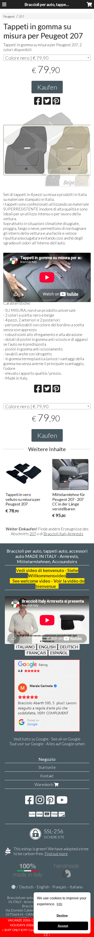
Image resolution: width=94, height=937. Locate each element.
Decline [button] (62, 915)
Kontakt (47, 775)
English (43, 886)
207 (21, 16)
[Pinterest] (50, 802)
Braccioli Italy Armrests (63, 533)
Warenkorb (44, 784)
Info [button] (59, 904)
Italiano (76, 886)
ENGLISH (47, 646)
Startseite (47, 767)
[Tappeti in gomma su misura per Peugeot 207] (47, 162)
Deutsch (26, 886)
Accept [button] (63, 926)
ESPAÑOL (59, 652)
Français (59, 886)
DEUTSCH (69, 646)
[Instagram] (40, 802)
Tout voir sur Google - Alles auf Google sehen (47, 743)
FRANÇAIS (36, 652)
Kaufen (47, 87)
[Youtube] (62, 802)
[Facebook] (29, 802)
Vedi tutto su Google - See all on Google (47, 738)
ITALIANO (25, 646)
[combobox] (47, 58)
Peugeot (9, 16)
